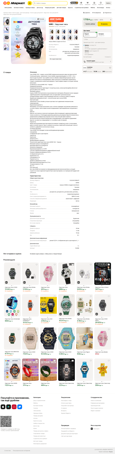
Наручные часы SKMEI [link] (11, 383)
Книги (35, 428)
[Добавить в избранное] (18, 265)
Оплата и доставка (66, 403)
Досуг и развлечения (39, 400)
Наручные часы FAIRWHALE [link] (27, 319)
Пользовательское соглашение (21, 450)
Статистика (7, 450)
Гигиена (35, 408)
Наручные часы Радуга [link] (83, 352)
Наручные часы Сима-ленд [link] (66, 383)
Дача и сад (36, 426)
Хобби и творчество (39, 423)
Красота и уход (37, 421)
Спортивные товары (39, 433)
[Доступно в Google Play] (8, 408)
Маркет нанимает (95, 410)
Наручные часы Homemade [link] (12, 319)
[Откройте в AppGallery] (14, 408)
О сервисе (64, 408)
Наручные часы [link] (45, 287)
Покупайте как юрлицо (67, 405)
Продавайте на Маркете (67, 431)
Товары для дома (38, 415)
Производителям (95, 405)
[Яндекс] (111, 451)
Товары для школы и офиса (40, 431)
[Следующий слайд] (43, 40)
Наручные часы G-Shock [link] (101, 287)
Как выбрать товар (66, 400)
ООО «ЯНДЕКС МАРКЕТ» (106, 449)
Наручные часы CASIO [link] (11, 287)
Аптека (35, 418)
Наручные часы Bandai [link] (101, 352)
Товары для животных (39, 436)
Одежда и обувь (37, 413)
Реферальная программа (97, 403)
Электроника (37, 410)
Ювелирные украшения (39, 443)
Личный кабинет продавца (68, 428)
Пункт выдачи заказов (97, 408)
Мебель (35, 403)
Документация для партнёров (69, 433)
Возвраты (64, 410)
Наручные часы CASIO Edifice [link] (101, 319)
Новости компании (96, 400)
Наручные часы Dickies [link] (29, 287)
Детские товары (37, 441)
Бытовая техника (38, 405)
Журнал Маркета (65, 413)
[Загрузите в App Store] (3, 408)
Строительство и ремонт (40, 438)
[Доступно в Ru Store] (19, 408)
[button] (56, 19)
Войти (108, 3)
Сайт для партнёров (66, 436)
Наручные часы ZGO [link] (46, 319)
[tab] (8, 8)
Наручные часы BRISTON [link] (12, 351)
